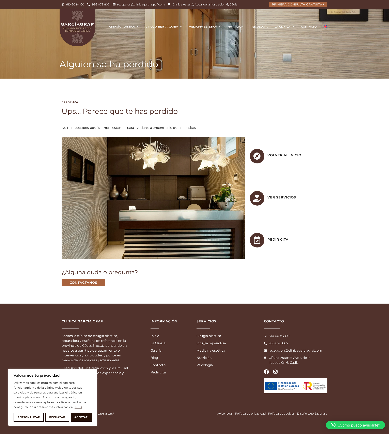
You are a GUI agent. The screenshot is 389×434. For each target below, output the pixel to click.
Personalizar (28, 417)
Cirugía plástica (122, 26)
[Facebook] (266, 371)
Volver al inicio (284, 155)
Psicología (259, 26)
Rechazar (57, 417)
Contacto (309, 26)
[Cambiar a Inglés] (325, 26)
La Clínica (282, 26)
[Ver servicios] (257, 198)
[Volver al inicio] (257, 156)
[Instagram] (275, 371)
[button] (355, 425)
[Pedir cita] (257, 240)
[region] (52, 397)
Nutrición (236, 26)
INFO (78, 407)
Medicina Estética (203, 26)
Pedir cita (278, 239)
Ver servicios (281, 197)
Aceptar (81, 417)
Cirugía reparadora (162, 26)
